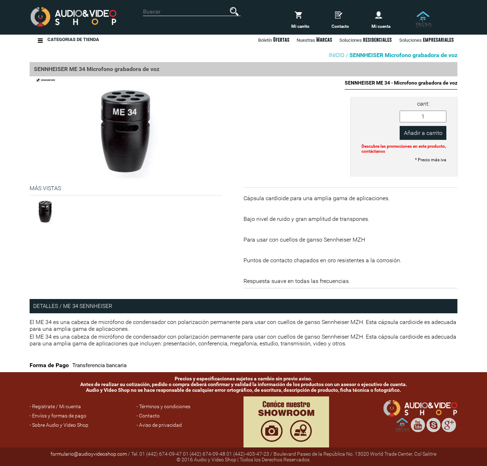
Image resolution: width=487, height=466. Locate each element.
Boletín (273, 39)
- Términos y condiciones (163, 406)
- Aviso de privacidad (159, 425)
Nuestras (314, 39)
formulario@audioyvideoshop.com (89, 454)
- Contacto (148, 416)
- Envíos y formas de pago (58, 416)
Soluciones (426, 39)
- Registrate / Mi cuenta (55, 406)
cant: (423, 103)
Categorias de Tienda (73, 39)
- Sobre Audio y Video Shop (59, 425)
